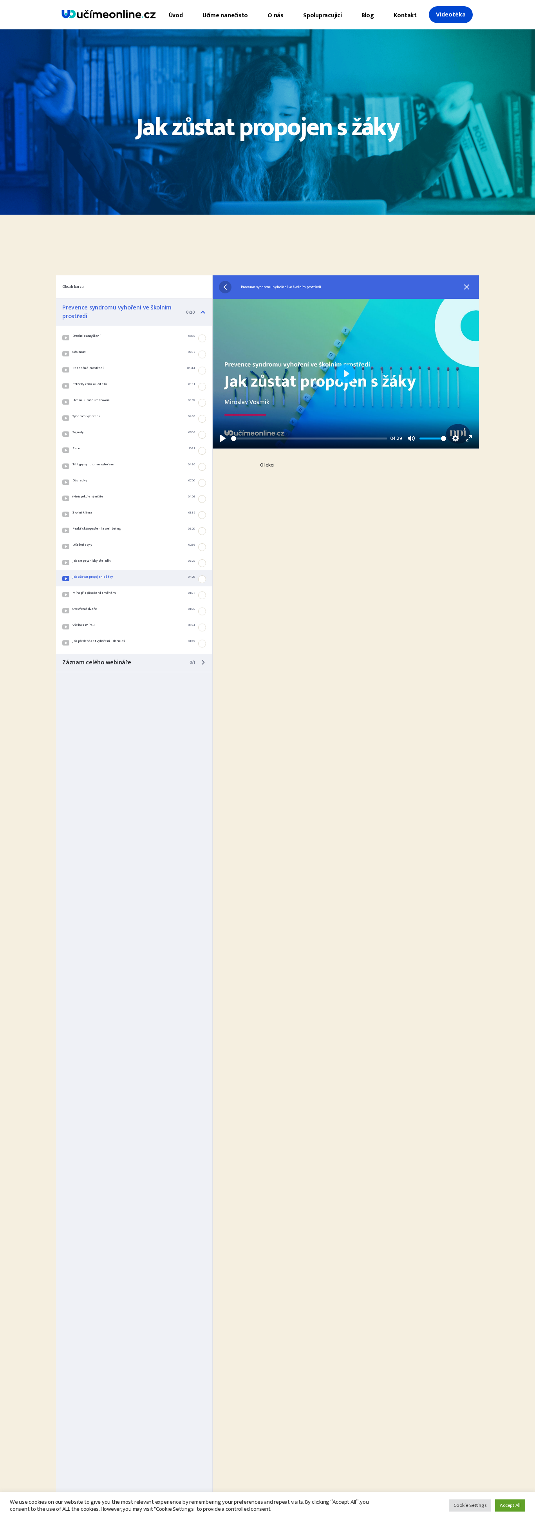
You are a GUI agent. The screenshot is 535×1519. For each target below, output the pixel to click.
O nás (276, 15)
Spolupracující (322, 15)
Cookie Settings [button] (470, 1505)
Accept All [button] (510, 1505)
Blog (367, 15)
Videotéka (451, 14)
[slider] (309, 438)
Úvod (176, 15)
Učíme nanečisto (225, 15)
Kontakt (405, 15)
